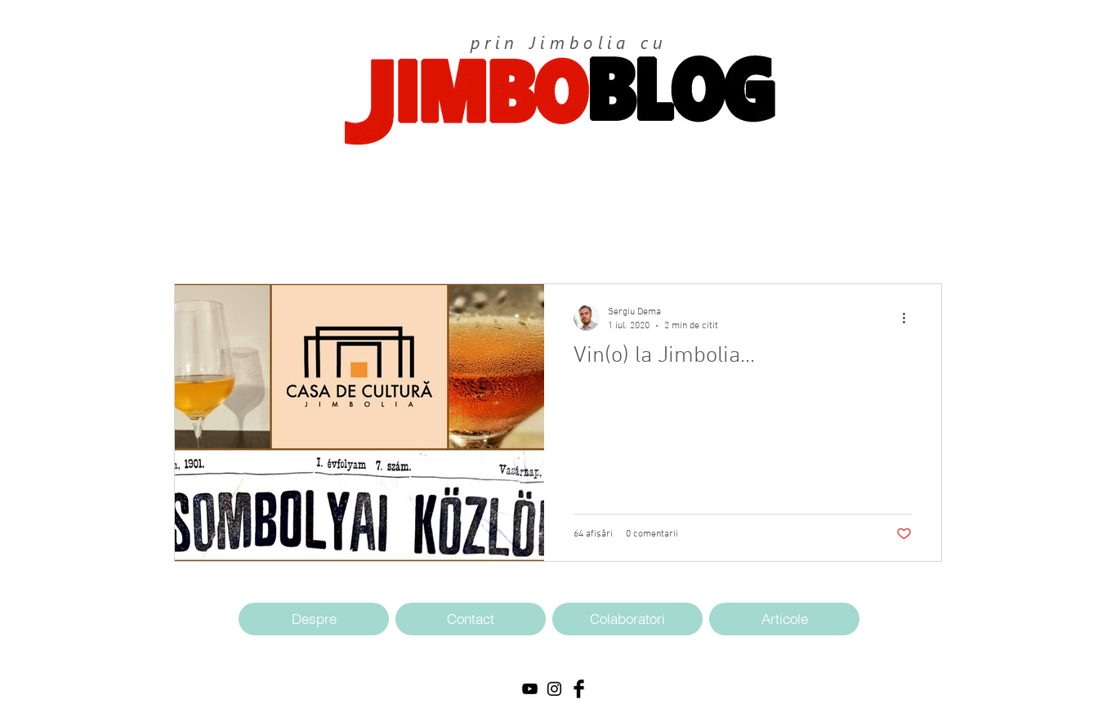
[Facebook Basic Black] (578, 688)
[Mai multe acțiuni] (909, 317)
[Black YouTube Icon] (529, 688)
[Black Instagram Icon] (554, 688)
